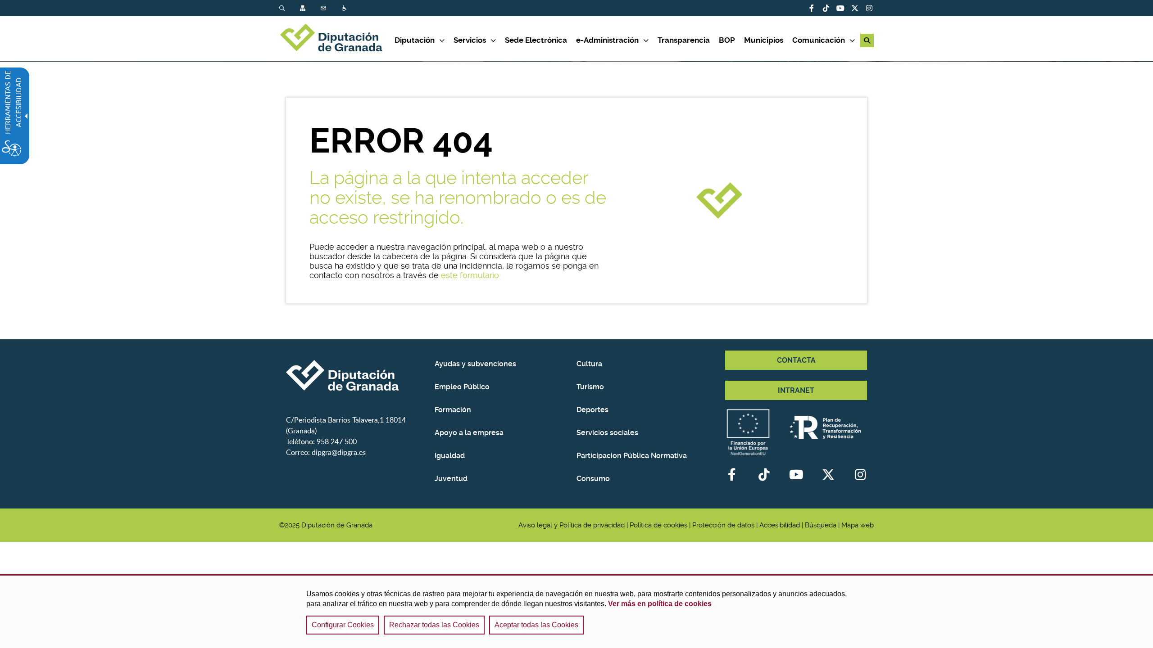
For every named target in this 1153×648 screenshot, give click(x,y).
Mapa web (857, 525)
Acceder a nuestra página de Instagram (869, 8)
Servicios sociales (607, 432)
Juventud (451, 478)
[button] (867, 40)
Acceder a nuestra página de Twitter (854, 8)
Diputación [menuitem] (415, 40)
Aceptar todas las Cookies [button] (536, 625)
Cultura (589, 364)
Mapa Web (303, 8)
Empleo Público (462, 386)
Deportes (592, 409)
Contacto (324, 8)
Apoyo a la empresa (469, 432)
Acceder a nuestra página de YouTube (840, 8)
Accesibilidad (345, 8)
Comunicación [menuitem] (818, 40)
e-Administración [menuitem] (607, 40)
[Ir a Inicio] (337, 39)
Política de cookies (658, 525)
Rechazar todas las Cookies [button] (434, 625)
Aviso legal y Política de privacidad (571, 525)
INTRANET (796, 390)
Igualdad (450, 455)
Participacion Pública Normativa (631, 455)
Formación (453, 409)
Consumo (593, 478)
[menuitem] (289, 8)
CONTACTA (796, 360)
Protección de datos (723, 525)
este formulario (470, 275)
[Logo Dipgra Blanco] (357, 375)
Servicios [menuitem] (470, 40)
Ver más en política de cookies (660, 604)
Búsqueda (282, 8)
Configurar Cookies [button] (343, 625)
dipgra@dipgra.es (339, 452)
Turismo (590, 386)
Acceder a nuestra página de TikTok (826, 8)
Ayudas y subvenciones (475, 364)
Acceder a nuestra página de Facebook (811, 8)
